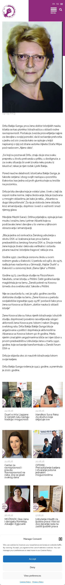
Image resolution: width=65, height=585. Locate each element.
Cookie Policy (25, 582)
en (53, 4)
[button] (60, 538)
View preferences (32, 575)
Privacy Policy (38, 582)
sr (61, 4)
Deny (32, 567)
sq (57, 4)
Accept (32, 559)
